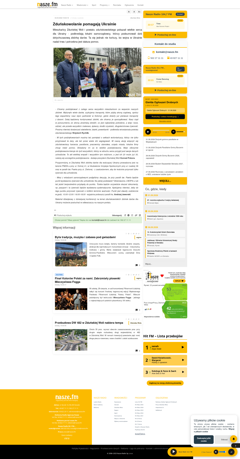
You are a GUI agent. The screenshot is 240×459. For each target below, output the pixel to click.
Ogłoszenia (129, 5)
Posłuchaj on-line (166, 35)
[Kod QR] (139, 233)
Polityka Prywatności (80, 448)
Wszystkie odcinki (165, 121)
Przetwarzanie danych (110, 448)
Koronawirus (118, 416)
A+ (139, 11)
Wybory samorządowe (121, 421)
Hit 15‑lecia (138, 424)
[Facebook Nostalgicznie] (66, 438)
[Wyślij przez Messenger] (129, 233)
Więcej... (165, 181)
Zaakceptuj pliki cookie (204, 439)
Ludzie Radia (97, 402)
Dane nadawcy (67, 435)
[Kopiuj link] (136, 233)
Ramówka (117, 5)
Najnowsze (117, 402)
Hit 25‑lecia (138, 418)
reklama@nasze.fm (75, 417)
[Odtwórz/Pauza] (173, 452)
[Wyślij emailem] (133, 233)
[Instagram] (68, 438)
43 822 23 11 (63, 411)
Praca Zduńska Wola (162, 405)
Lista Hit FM (138, 402)
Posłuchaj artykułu (64, 215)
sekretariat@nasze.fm (77, 411)
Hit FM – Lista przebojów (163, 336)
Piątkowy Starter (140, 430)
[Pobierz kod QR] (140, 215)
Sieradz (116, 405)
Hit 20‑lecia (138, 421)
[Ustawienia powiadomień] (233, 439)
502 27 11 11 (156, 58)
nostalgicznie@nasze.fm (79, 428)
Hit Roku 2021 (139, 416)
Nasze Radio (66, 5)
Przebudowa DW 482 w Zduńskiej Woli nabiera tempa (89, 323)
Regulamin (94, 448)
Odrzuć (224, 439)
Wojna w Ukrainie (119, 418)
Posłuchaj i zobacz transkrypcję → (165, 116)
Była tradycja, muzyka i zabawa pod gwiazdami (85, 237)
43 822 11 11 (62, 417)
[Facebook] (65, 438)
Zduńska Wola (118, 407)
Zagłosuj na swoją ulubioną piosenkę (165, 383)
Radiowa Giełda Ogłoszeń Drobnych (166, 402)
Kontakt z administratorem (157, 448)
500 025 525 (65, 428)
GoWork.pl (159, 410)
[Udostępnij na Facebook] (126, 233)
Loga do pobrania (137, 448)
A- (129, 11)
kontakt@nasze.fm (99, 220)
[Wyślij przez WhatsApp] (131, 233)
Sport (94, 5)
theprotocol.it (160, 407)
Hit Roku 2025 (139, 405)
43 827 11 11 (176, 58)
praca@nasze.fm (70, 432)
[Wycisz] (216, 452)
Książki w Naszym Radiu (142, 427)
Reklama (96, 407)
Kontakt (141, 5)
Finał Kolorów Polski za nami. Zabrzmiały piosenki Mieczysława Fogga (87, 280)
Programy (104, 5)
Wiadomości (82, 5)
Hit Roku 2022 (139, 413)
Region (116, 410)
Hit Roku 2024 (139, 407)
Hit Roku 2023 (139, 410)
